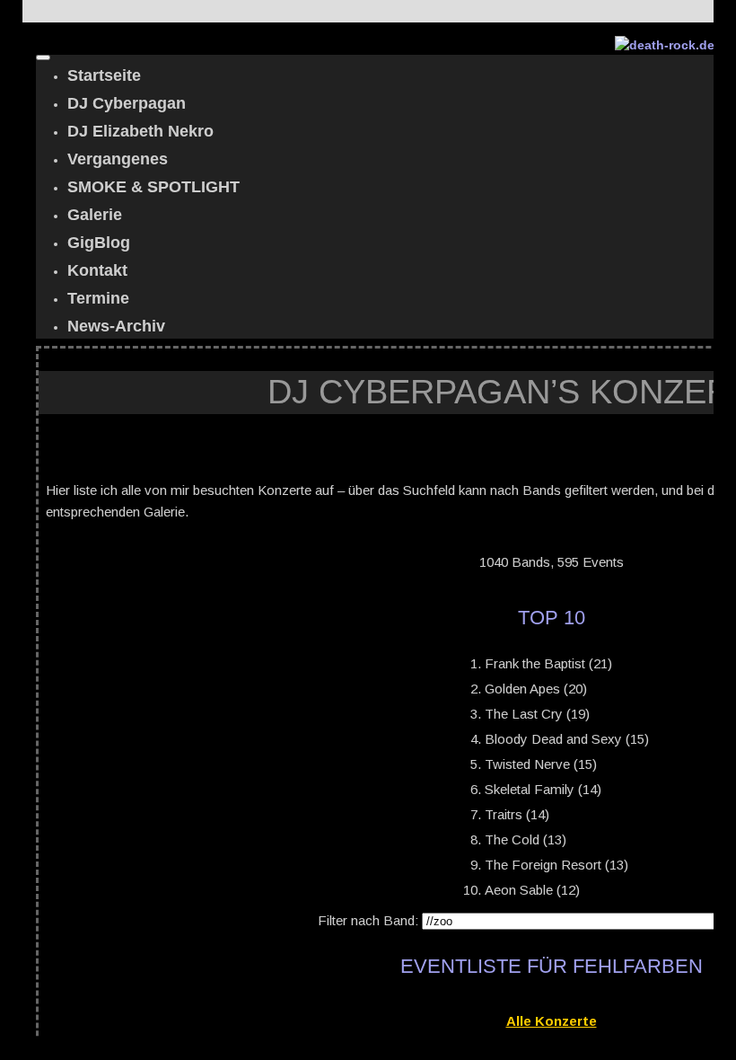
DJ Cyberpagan (126, 103)
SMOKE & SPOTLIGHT (153, 187)
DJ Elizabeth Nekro (140, 131)
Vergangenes (117, 159)
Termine (98, 298)
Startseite (104, 75)
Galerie (94, 215)
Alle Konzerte (551, 1021)
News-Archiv (116, 326)
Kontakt (97, 270)
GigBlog (98, 243)
